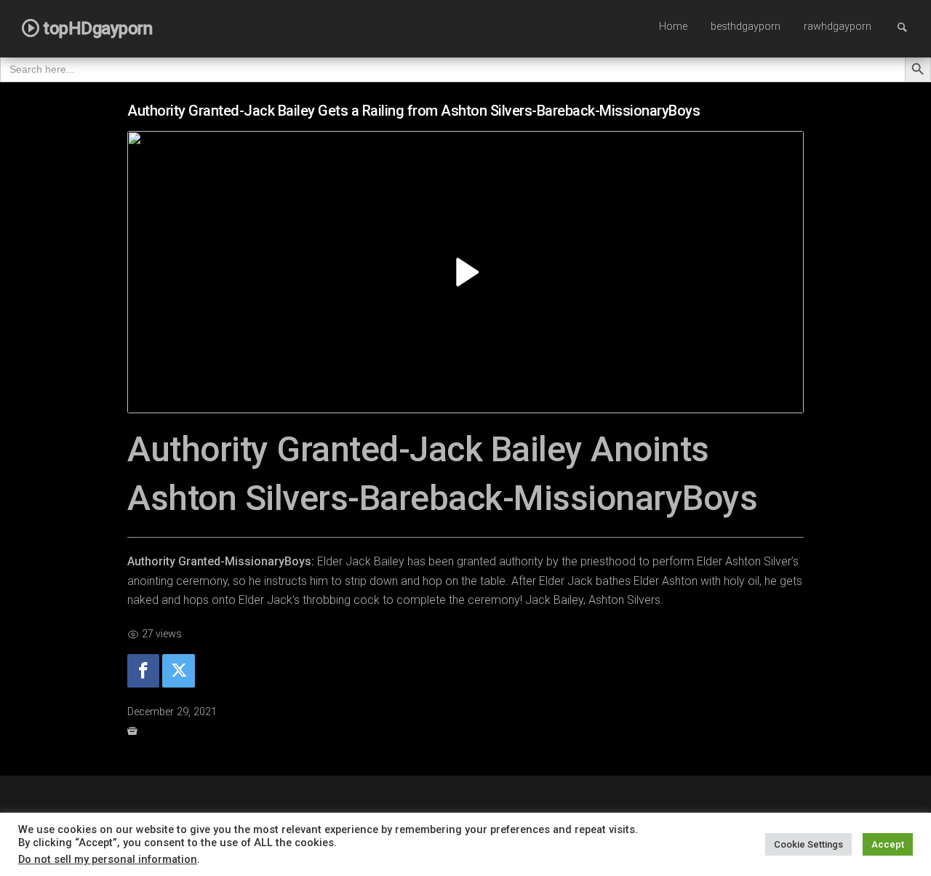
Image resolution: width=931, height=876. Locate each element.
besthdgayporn (745, 26)
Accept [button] (887, 844)
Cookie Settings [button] (808, 844)
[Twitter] (178, 671)
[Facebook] (143, 671)
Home (673, 26)
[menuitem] (673, 27)
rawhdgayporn (837, 26)
